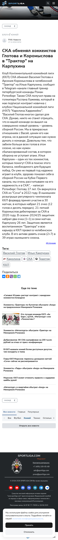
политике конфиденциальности (27, 518)
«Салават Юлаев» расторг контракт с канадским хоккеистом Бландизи (27, 296)
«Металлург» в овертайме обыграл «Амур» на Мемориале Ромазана (26, 388)
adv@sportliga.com (41, 470)
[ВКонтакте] (3, 276)
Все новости (9, 412)
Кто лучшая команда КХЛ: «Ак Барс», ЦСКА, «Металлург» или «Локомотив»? (36, 316)
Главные (21, 412)
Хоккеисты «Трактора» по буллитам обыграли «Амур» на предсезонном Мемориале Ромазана (30, 306)
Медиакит (41, 459)
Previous (4, 418)
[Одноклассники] (7, 276)
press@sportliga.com (41, 474)
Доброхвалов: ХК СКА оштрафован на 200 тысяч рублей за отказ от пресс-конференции (28, 341)
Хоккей (14, 34)
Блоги (5, 34)
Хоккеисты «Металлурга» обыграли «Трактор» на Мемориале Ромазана (27, 331)
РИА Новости (14, 39)
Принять (29, 525)
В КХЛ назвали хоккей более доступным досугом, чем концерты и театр (28, 350)
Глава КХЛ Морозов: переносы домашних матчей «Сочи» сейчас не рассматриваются (28, 360)
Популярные (33, 412)
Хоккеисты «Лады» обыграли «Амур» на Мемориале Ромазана (29, 369)
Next (54, 418)
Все (9, 418)
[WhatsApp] (15, 276)
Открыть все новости (29, 425)
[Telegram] (19, 276)
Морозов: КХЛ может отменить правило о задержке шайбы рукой (29, 379)
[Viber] (11, 276)
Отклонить (29, 532)
